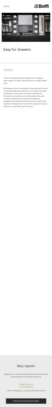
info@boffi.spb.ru (26, 384)
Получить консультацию (26, 401)
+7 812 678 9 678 (26, 387)
